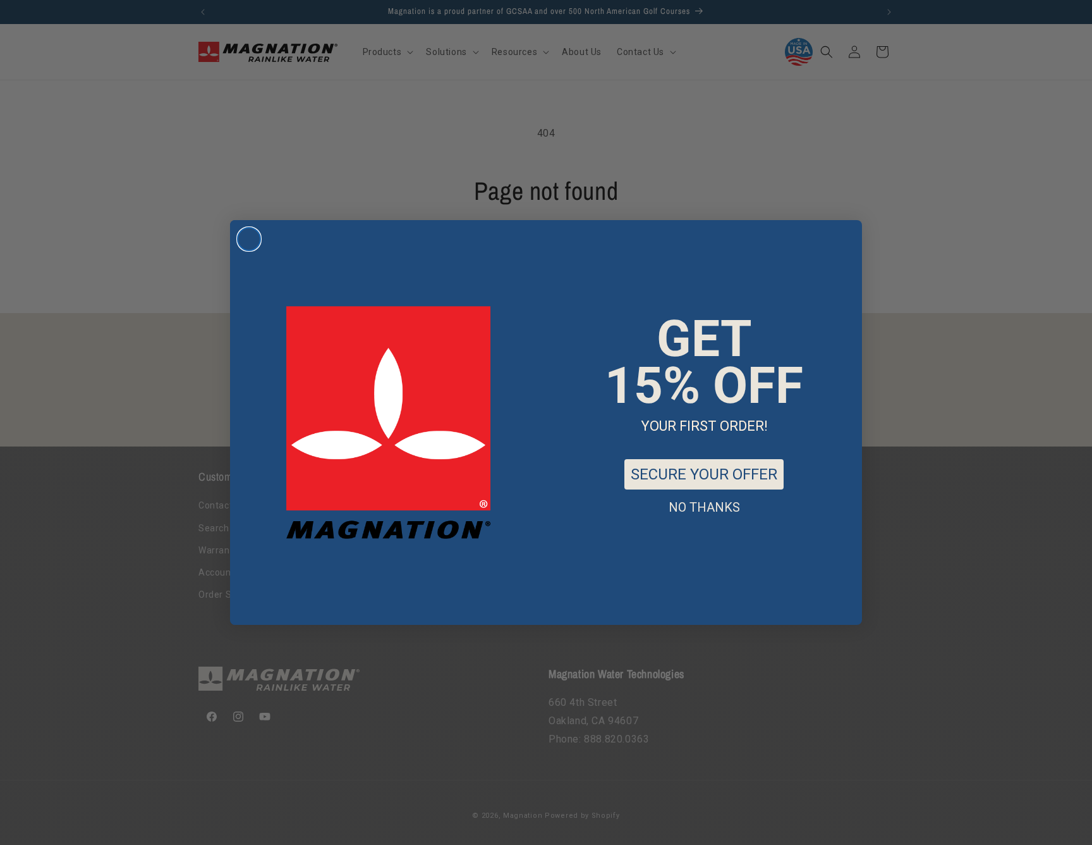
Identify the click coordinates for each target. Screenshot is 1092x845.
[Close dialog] (249, 239)
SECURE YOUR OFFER (704, 474)
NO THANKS (704, 507)
